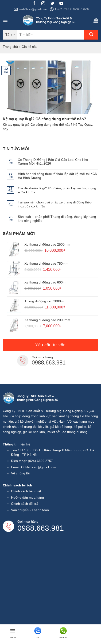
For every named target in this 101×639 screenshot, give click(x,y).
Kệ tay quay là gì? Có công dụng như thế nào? (44, 119)
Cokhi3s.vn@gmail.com (38, 467)
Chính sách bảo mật (26, 491)
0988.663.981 (49, 362)
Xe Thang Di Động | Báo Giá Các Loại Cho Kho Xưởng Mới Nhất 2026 (53, 162)
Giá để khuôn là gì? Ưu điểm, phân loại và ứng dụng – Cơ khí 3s (57, 190)
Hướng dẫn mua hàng (27, 497)
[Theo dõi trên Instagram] (45, 4)
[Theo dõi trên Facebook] (36, 4)
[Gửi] (91, 35)
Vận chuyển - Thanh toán (30, 510)
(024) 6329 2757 (40, 461)
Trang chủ (10, 47)
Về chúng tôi (20, 473)
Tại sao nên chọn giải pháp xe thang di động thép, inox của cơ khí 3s (55, 204)
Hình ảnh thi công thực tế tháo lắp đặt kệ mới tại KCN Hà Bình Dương (57, 176)
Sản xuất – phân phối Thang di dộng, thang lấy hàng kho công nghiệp (57, 218)
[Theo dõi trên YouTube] (63, 4)
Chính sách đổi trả (24, 504)
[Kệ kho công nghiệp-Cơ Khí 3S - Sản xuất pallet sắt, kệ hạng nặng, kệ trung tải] (50, 20)
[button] (5, 20)
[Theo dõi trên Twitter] (54, 4)
